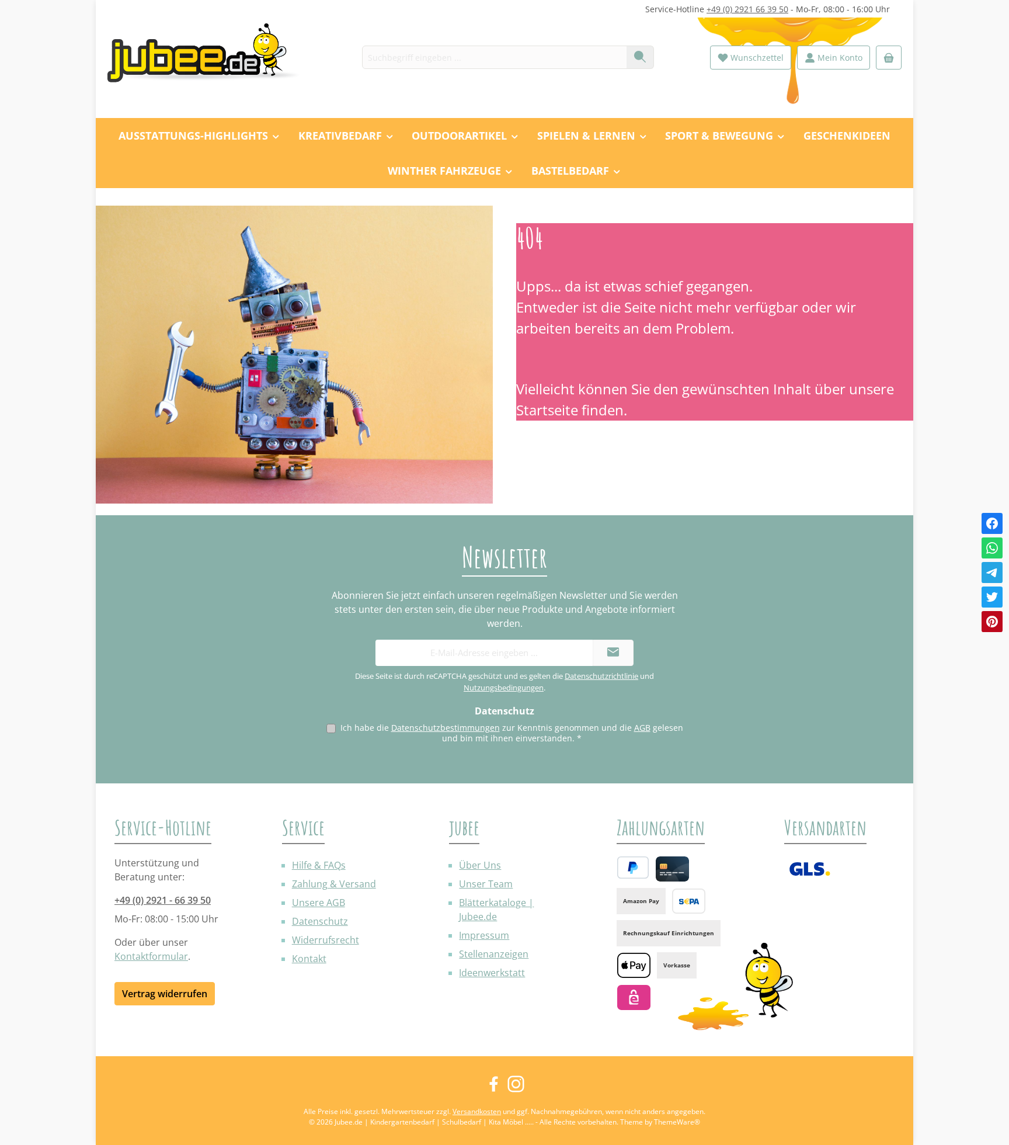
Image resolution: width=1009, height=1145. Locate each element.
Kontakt (309, 958)
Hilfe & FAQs (319, 865)
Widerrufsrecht (325, 940)
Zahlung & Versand (334, 883)
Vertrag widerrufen (164, 993)
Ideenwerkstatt (492, 972)
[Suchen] (640, 57)
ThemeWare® (677, 1122)
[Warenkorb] (889, 58)
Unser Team (486, 883)
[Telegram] (992, 572)
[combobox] (494, 57)
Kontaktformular (151, 956)
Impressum (484, 935)
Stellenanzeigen (493, 954)
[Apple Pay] (634, 965)
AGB (642, 727)
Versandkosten (477, 1111)
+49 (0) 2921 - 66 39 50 (162, 900)
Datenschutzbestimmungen (445, 727)
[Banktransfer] (688, 901)
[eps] (634, 997)
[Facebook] (992, 523)
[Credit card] (672, 869)
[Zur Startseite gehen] (209, 57)
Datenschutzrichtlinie (601, 676)
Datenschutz (320, 921)
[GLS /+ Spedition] (809, 869)
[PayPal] (633, 867)
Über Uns (480, 865)
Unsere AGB (318, 902)
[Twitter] (992, 597)
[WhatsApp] (992, 547)
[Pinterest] (992, 621)
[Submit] (613, 653)
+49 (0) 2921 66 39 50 (747, 9)
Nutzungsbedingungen (504, 687)
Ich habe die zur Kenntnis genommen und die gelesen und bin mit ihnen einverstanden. (511, 733)
